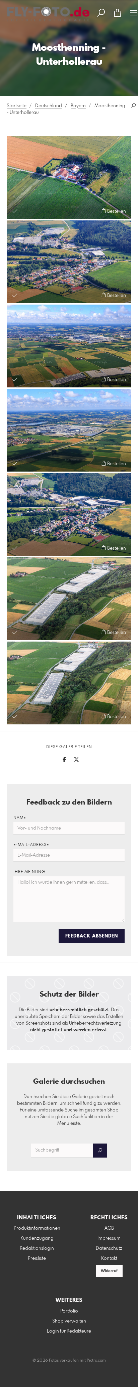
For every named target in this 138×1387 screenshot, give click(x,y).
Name (19, 818)
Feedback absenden (91, 936)
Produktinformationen (37, 1228)
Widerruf (109, 1271)
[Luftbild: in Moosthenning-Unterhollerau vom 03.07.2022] (69, 514)
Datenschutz (109, 1248)
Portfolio (69, 1311)
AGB (109, 1228)
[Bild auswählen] (14, 210)
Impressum (109, 1238)
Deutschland (48, 106)
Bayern (78, 106)
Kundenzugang (37, 1238)
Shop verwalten (69, 1321)
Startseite (16, 106)
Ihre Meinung (29, 872)
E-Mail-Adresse (31, 845)
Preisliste (37, 1258)
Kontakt (109, 1258)
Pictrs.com (96, 1361)
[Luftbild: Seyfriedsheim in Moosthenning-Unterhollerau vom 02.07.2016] (69, 177)
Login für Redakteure (69, 1331)
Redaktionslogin (37, 1248)
